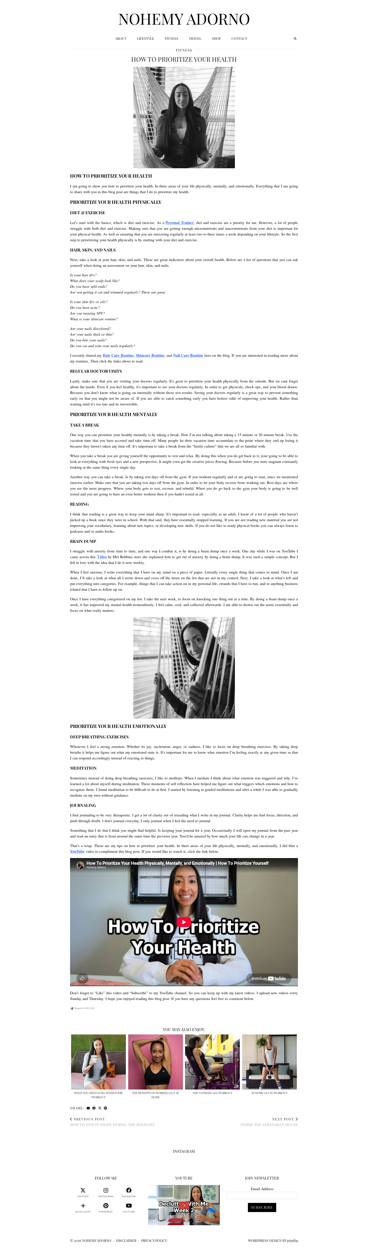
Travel (195, 38)
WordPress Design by (273, 1240)
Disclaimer (126, 1240)
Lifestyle (145, 38)
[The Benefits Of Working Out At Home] (155, 1062)
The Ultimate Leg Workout (212, 1093)
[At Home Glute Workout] (269, 1062)
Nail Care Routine (188, 355)
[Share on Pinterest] (106, 1108)
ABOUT (120, 38)
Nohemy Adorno (184, 18)
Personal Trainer (179, 222)
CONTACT (239, 38)
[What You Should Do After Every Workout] (98, 1062)
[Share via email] (88, 1108)
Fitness (171, 38)
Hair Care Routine (118, 355)
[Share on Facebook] (94, 1108)
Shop (216, 38)
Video (102, 556)
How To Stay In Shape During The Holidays (112, 1122)
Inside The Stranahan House (269, 1122)
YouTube (77, 851)
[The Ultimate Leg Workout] (212, 1062)
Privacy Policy (154, 1240)
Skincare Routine (150, 355)
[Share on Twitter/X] (100, 1108)
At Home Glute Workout (269, 1093)
